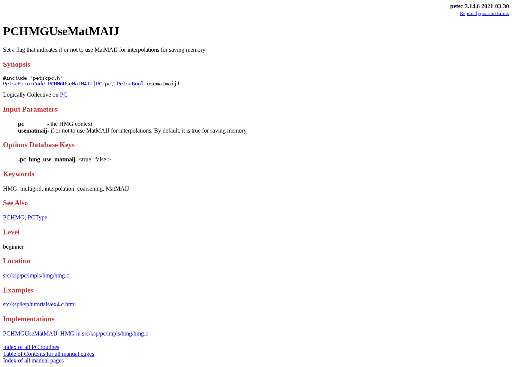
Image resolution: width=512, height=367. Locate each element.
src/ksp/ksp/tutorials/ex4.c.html (39, 304)
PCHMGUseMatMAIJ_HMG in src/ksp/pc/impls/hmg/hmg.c (75, 333)
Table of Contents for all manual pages (48, 354)
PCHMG (14, 217)
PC (99, 84)
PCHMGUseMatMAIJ (70, 84)
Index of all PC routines (31, 347)
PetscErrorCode (24, 84)
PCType (37, 217)
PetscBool (130, 84)
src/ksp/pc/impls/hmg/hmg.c (36, 275)
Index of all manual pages (33, 360)
